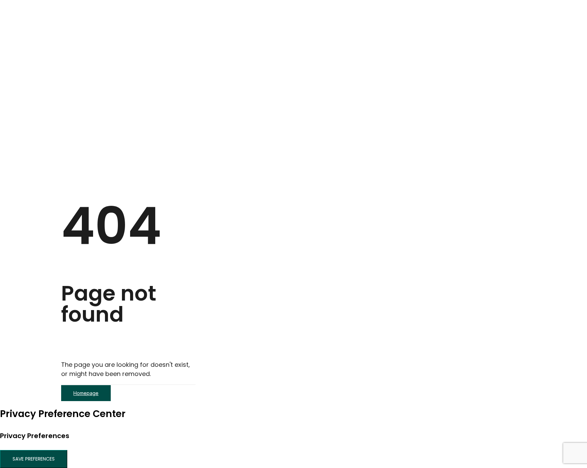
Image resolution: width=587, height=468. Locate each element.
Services (86, 47)
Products (87, 157)
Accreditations (108, 129)
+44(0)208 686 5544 (103, 166)
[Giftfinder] (293, 13)
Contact (86, 147)
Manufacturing (107, 74)
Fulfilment (101, 92)
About (83, 111)
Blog (80, 138)
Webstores (103, 102)
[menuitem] (300, 37)
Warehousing (105, 83)
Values (97, 120)
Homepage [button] (86, 393)
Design (97, 56)
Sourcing (99, 65)
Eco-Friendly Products (104, 37)
